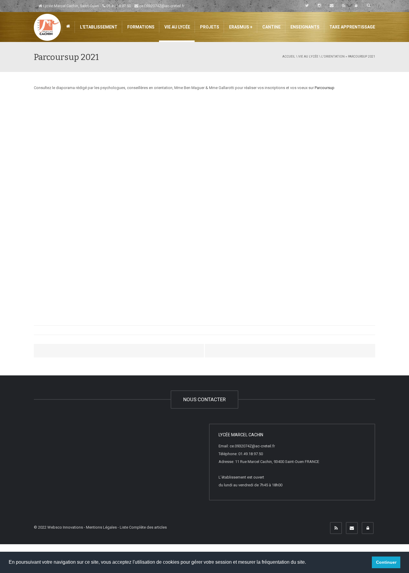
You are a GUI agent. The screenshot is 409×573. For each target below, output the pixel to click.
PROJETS (209, 27)
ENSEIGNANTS (304, 27)
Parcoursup (324, 87)
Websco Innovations (65, 527)
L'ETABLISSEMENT (98, 27)
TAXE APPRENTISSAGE (351, 27)
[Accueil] (47, 27)
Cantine (271, 27)
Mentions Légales (101, 527)
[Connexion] (368, 528)
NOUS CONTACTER (204, 399)
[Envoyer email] (352, 528)
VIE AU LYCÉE (176, 27)
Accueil (288, 56)
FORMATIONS (140, 27)
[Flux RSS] (336, 528)
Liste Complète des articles (143, 527)
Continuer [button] (386, 562)
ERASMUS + (240, 27)
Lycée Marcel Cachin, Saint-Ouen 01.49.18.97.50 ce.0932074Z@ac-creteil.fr (113, 6)
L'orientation (333, 56)
